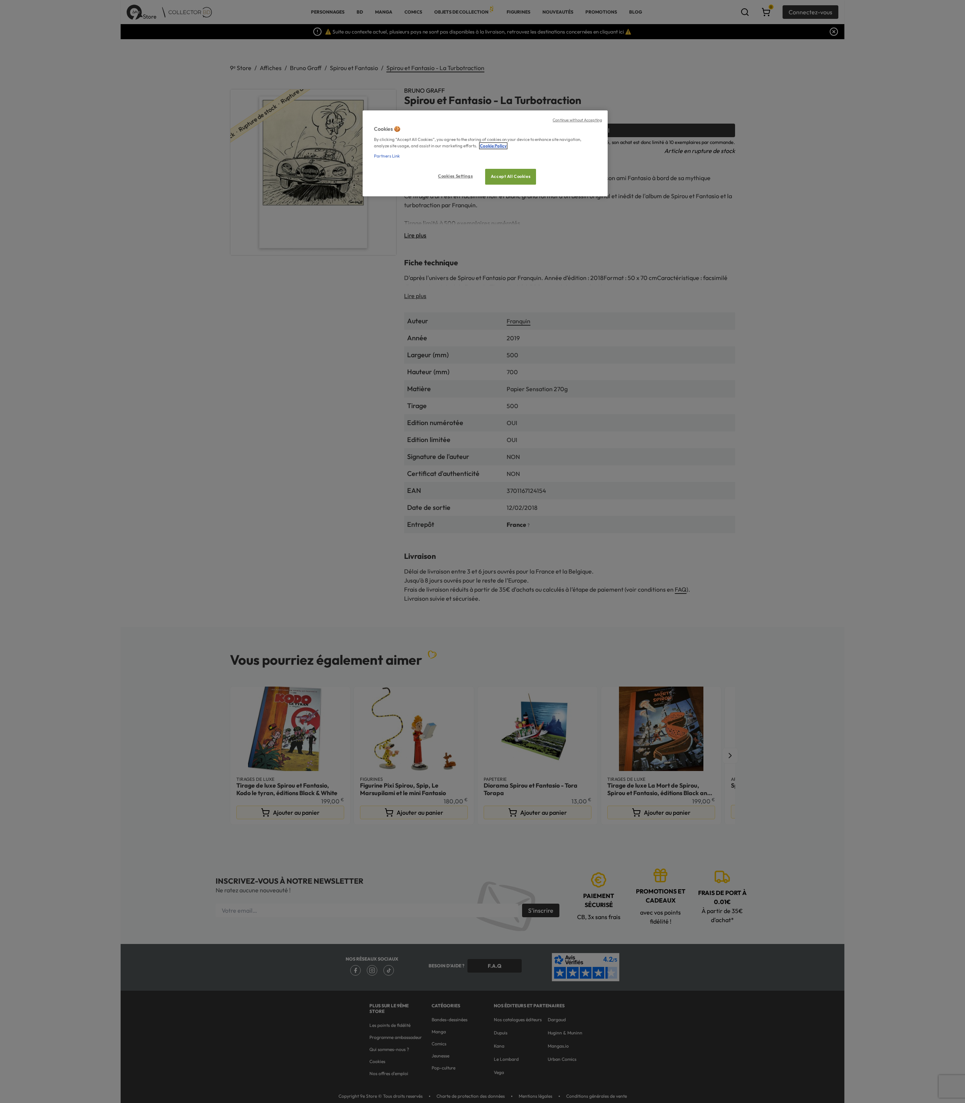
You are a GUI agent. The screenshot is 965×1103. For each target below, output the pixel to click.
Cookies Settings (455, 176)
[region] (485, 153)
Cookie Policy (493, 145)
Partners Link (387, 156)
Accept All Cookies (510, 176)
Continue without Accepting (577, 119)
